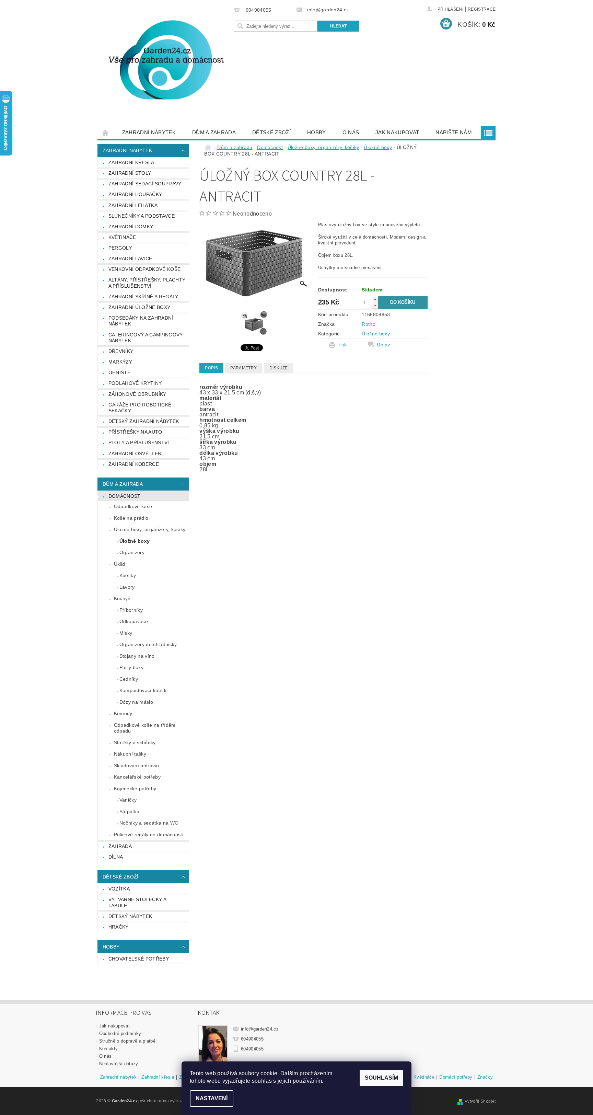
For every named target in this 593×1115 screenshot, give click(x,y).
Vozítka (119, 889)
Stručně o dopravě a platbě (127, 1041)
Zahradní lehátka (133, 205)
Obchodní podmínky (120, 1033)
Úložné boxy (134, 541)
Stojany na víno (137, 656)
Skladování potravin (136, 765)
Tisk (342, 344)
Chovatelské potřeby (138, 959)
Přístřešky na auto (135, 432)
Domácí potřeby (455, 1077)
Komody (123, 713)
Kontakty (108, 1048)
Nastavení (212, 1098)
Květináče (122, 237)
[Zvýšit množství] (375, 299)
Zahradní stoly (129, 173)
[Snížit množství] (375, 305)
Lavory (127, 587)
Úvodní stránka (105, 132)
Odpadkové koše (133, 506)
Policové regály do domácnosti (148, 834)
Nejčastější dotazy (118, 1063)
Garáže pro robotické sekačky (139, 408)
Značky (485, 1077)
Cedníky (128, 679)
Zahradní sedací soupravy (145, 183)
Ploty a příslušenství (138, 442)
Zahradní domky (130, 226)
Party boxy (131, 667)
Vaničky (128, 800)
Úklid (119, 564)
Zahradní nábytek (149, 132)
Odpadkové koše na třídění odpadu (145, 728)
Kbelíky (127, 575)
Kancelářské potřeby (137, 777)
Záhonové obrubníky (137, 394)
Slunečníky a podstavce (141, 216)
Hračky (118, 927)
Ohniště (119, 372)
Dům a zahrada (214, 132)
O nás (350, 132)
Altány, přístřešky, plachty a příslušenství (147, 283)
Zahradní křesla (131, 162)
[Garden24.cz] (164, 66)
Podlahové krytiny (135, 383)
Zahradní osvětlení (135, 453)
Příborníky (131, 610)
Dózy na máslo (136, 702)
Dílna (115, 857)
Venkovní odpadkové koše (144, 269)
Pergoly (120, 248)
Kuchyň (122, 598)
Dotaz (383, 344)
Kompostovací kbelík (142, 690)
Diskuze (278, 368)
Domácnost (124, 496)
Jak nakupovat (397, 132)
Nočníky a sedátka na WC (148, 823)
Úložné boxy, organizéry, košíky (150, 529)
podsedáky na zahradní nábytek (140, 321)
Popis (211, 368)
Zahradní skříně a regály (143, 296)
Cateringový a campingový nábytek (145, 338)
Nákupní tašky (130, 754)
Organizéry (131, 552)
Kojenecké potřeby (135, 788)
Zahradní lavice (130, 258)
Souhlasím (381, 1078)
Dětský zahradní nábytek (143, 421)
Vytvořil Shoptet (480, 1101)
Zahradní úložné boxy (139, 307)
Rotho (368, 324)
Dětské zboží (271, 132)
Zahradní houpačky (135, 194)
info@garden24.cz (260, 1029)
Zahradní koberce (133, 464)
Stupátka (129, 811)
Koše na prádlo (131, 518)
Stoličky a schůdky (135, 742)
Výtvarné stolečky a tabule (137, 902)
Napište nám (453, 132)
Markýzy (120, 362)
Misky (125, 633)
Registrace (482, 9)
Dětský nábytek (130, 916)
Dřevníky (120, 351)
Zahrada (120, 846)
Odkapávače (133, 621)
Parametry (243, 368)
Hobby (316, 132)
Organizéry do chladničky (148, 644)
